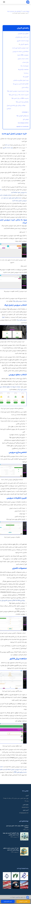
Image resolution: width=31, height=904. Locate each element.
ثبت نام (7, 145)
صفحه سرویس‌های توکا (20, 301)
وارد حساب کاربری (8, 148)
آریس (17, 897)
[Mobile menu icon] (4, 2)
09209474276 (25, 807)
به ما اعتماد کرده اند (22, 868)
